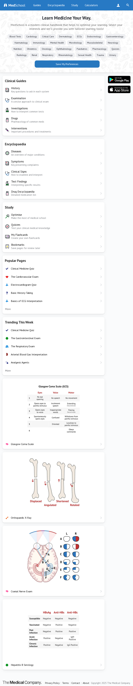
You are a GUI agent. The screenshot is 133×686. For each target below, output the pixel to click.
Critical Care (48, 36)
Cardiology (31, 36)
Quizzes (115, 48)
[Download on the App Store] (119, 89)
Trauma (100, 55)
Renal (34, 55)
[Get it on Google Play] (119, 80)
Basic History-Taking (22, 292)
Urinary (112, 55)
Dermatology (65, 36)
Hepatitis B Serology (22, 664)
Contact (75, 683)
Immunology (39, 42)
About (86, 683)
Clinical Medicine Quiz (22, 268)
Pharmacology (99, 48)
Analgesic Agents (20, 362)
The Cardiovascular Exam (24, 276)
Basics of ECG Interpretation (26, 301)
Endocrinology (94, 36)
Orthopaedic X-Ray (21, 517)
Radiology (22, 55)
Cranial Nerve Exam (21, 591)
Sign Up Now (119, 5)
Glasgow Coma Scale (22, 444)
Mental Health (57, 42)
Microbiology (75, 42)
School (16, 5)
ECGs (79, 36)
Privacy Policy (52, 683)
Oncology (46, 48)
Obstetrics (32, 48)
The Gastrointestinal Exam (25, 338)
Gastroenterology (114, 36)
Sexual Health (84, 55)
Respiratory (47, 55)
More (8, 309)
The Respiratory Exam (23, 346)
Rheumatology (66, 55)
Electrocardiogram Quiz (23, 284)
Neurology (113, 42)
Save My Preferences (67, 64)
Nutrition (18, 48)
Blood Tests (15, 36)
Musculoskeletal (95, 42)
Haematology (21, 42)
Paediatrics (82, 48)
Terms (65, 683)
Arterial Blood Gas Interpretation (29, 354)
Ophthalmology (64, 48)
